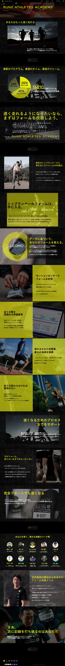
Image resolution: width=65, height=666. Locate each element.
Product (58, 1)
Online (47, 1)
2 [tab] (32, 104)
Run (52, 1)
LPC (42, 1)
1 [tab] (31, 104)
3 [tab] (33, 104)
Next (62, 84)
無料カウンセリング (32, 149)
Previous (2, 84)
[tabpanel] (32, 84)
